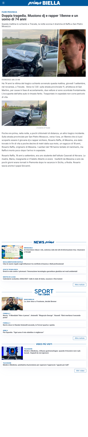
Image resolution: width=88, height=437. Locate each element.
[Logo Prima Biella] (44, 3)
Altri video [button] (80, 371)
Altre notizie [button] (79, 285)
